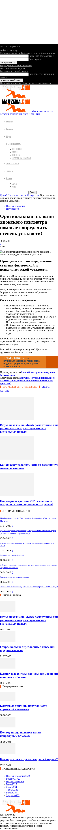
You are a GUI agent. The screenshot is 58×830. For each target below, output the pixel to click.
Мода (8, 136)
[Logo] (15, 97)
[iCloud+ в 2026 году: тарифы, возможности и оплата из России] (7, 667)
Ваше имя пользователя (41, 56)
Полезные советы (13, 143)
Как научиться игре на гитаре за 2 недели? (29, 759)
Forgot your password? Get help (16, 65)
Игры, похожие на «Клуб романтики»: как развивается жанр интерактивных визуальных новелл (29, 428)
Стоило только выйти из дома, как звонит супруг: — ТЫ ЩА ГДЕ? (29, 587)
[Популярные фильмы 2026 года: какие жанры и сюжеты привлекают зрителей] (17, 495)
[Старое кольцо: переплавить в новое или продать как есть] (7, 641)
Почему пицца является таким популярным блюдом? (20, 734)
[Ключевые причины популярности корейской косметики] (7, 699)
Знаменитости (12, 163)
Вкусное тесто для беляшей (12, 555)
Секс (14, 186)
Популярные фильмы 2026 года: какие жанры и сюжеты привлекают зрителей (26, 502)
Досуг (15, 183)
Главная (9, 121)
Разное (9, 178)
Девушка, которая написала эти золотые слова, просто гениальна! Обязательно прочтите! (27, 380)
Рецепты (16, 155)
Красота (9, 128)
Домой (3, 195)
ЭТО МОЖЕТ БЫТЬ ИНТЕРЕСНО (19, 387)
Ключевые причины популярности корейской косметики (23, 707)
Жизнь (15, 152)
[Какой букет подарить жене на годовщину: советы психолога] (17, 458)
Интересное (17, 149)
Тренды (9, 170)
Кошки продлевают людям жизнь (14, 577)
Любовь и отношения (21, 158)
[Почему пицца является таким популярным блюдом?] (7, 726)
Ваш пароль (35, 59)
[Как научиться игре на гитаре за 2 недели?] (7, 753)
